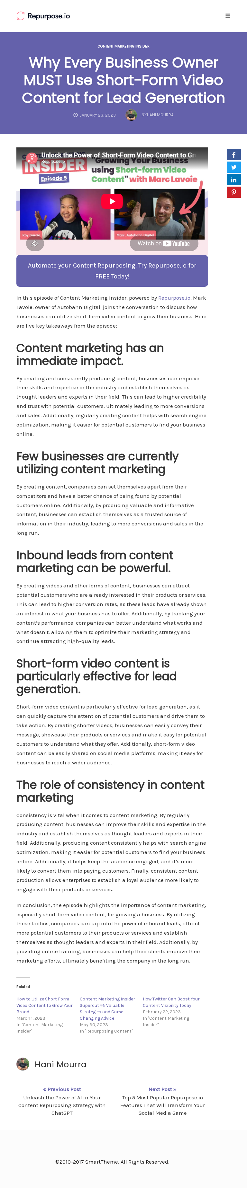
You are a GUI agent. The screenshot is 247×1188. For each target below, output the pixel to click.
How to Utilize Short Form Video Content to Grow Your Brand (44, 1005)
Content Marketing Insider (123, 46)
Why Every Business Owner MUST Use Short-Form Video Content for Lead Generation (123, 80)
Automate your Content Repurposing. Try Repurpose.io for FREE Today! (112, 271)
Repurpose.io (174, 298)
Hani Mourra (61, 1064)
